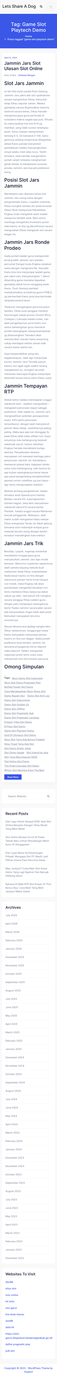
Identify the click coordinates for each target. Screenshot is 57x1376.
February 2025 (13, 1040)
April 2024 (11, 1124)
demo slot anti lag (38, 695)
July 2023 (11, 1199)
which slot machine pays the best (24, 770)
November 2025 (14, 965)
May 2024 (11, 1115)
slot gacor (11, 1307)
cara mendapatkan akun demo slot (25, 691)
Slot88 (9, 1282)
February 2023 (13, 1241)
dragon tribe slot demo (18, 722)
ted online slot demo (16, 761)
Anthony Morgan (26, 75)
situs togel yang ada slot (19, 743)
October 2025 (13, 973)
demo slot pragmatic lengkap (21, 717)
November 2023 (14, 1166)
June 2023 (11, 1207)
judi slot (10, 1350)
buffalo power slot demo (18, 686)
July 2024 (11, 1099)
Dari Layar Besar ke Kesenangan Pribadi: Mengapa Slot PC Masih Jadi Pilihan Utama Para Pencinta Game (26, 856)
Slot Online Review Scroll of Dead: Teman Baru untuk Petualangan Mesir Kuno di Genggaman (27, 841)
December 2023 (14, 1157)
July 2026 (11, 915)
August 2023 (13, 1191)
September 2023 (15, 1182)
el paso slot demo (14, 726)
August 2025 (13, 990)
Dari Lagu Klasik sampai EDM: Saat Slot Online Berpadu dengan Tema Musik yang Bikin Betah (28, 825)
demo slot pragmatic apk (19, 713)
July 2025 (11, 998)
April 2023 (11, 1224)
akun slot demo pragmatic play (22, 682)
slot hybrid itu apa (37, 752)
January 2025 (13, 1049)
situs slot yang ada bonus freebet (24, 739)
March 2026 (12, 931)
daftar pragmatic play (17, 1344)
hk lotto (9, 1301)
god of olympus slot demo (20, 735)
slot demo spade (14, 752)
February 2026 (13, 940)
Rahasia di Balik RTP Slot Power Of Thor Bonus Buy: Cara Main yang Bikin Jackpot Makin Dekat (28, 888)
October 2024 (13, 1074)
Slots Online (10, 75)
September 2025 (15, 982)
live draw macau (14, 1314)
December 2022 (14, 1258)
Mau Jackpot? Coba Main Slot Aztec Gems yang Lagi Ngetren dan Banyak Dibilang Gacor (27, 872)
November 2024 (14, 1065)
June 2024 (11, 1107)
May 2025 (11, 1015)
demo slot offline (14, 708)
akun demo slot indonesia (27, 678)
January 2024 (13, 1149)
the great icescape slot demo (21, 765)
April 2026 (11, 923)
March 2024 (12, 1132)
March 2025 (12, 1032)
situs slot (10, 1288)
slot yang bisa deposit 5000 (20, 757)
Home (28, 36)
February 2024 (13, 1141)
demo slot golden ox (16, 704)
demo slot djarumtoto (17, 700)
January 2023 (13, 1249)
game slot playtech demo (19, 730)
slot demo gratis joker (17, 748)
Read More (12, 777)
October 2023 (13, 1174)
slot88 (9, 1320)
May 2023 (11, 1216)
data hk (9, 1327)
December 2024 (14, 1057)
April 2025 (11, 1023)
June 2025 (11, 1007)
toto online (11, 1294)
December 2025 (14, 957)
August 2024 (13, 1090)
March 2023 (12, 1232)
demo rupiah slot (14, 695)
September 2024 (15, 1082)
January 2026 (13, 948)
